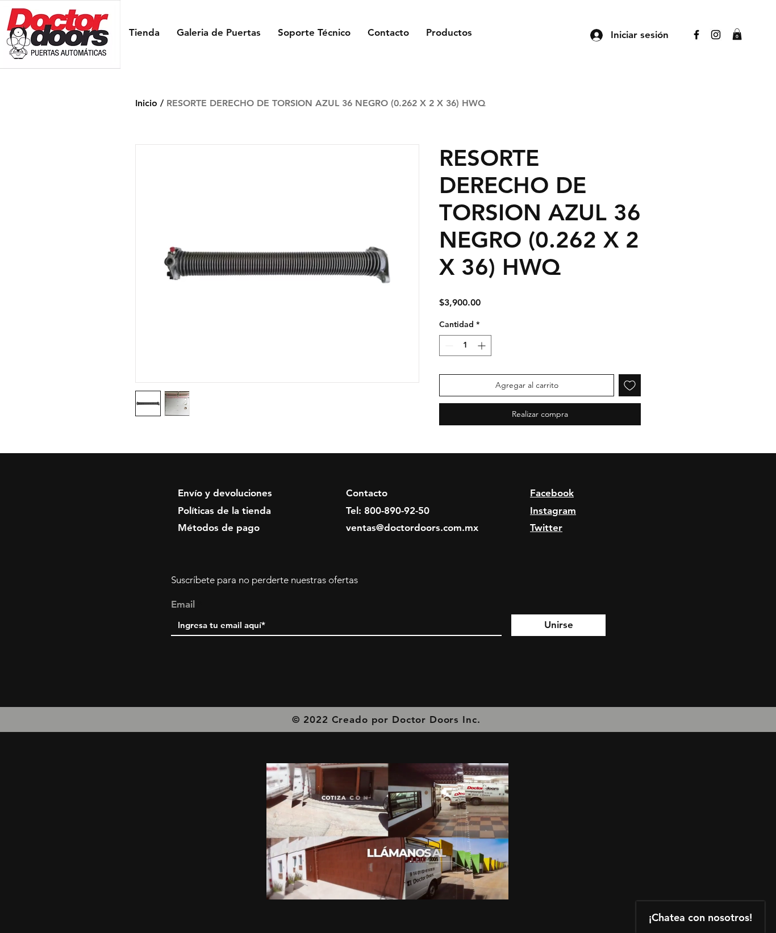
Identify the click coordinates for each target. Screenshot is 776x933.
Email (183, 604)
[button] (737, 34)
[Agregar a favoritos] (630, 385)
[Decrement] (448, 345)
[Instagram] (716, 34)
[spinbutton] (465, 345)
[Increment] (482, 345)
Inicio (146, 103)
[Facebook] (696, 34)
